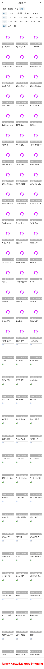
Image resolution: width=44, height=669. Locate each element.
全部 (4, 13)
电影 (4, 9)
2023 (27, 22)
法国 (31, 17)
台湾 (20, 17)
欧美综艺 (36, 13)
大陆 (9, 17)
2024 (21, 22)
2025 (15, 22)
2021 (38, 22)
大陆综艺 (11, 13)
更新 (4, 26)
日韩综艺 (20, 13)
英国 (36, 17)
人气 (9, 26)
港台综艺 (28, 13)
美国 (25, 17)
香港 (15, 17)
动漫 (16, 9)
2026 (10, 22)
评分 (15, 26)
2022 (33, 22)
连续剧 (10, 9)
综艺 (21, 9)
